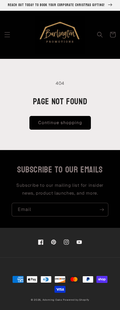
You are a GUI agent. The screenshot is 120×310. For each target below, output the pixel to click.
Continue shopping (60, 122)
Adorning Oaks (52, 299)
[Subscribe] (101, 209)
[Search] (99, 34)
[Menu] (7, 34)
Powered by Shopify (76, 299)
